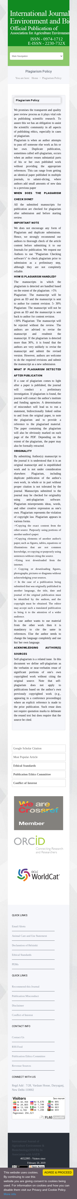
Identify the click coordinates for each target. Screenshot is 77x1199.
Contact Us (18, 1037)
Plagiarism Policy (52, 78)
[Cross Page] (38, 829)
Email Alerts (18, 926)
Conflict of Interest (25, 783)
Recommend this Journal (25, 986)
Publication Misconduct (25, 996)
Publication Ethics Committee (32, 774)
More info (10, 1194)
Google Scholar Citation (27, 748)
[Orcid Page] (38, 890)
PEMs (15, 964)
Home (35, 78)
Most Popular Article (25, 757)
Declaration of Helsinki (25, 945)
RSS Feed (17, 1046)
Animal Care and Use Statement (29, 935)
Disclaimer (18, 1005)
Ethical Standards (24, 765)
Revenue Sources (21, 1065)
